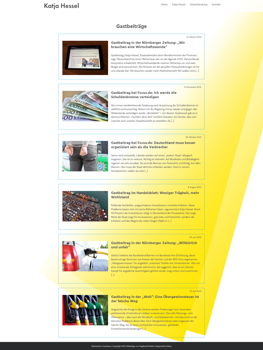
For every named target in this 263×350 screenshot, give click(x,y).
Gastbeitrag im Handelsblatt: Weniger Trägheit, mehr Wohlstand (155, 195)
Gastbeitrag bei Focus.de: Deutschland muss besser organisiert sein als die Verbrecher (153, 145)
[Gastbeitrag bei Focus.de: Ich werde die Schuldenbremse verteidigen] (85, 92)
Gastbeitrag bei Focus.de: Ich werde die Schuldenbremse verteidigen (144, 95)
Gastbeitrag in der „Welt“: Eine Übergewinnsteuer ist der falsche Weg (155, 299)
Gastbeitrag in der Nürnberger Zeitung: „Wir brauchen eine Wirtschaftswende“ (148, 45)
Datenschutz (96, 346)
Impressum (107, 346)
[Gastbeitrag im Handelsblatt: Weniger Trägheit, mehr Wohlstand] (85, 192)
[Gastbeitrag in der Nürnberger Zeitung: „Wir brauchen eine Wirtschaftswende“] (85, 42)
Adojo (169, 346)
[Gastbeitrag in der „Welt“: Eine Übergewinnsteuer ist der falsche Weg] (85, 296)
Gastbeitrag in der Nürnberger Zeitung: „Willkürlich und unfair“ (154, 245)
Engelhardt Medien (146, 346)
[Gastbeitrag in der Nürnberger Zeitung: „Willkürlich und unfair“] (85, 242)
